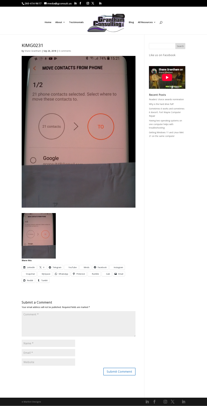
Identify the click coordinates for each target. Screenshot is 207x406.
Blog (131, 22)
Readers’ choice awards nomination (166, 99)
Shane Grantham (33, 50)
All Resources (145, 22)
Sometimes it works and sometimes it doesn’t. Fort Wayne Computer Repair (166, 112)
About (58, 22)
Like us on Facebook (162, 55)
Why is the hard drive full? (161, 104)
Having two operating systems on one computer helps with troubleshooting (165, 124)
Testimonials (76, 22)
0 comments (65, 50)
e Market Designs (31, 401)
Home (48, 22)
